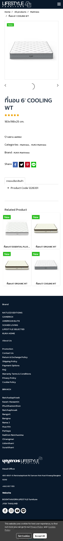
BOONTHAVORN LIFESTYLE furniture (19, 499)
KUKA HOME (8, 333)
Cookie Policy (9, 382)
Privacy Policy (9, 378)
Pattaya (6, 430)
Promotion (7, 349)
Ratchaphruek (9, 410)
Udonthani (8, 443)
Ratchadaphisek (11, 397)
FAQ (4, 369)
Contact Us (7, 353)
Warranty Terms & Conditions (16, 373)
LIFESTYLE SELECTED (13, 329)
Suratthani (8, 447)
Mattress (25, 144)
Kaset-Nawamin (10, 401)
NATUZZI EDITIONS (12, 312)
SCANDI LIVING (10, 325)
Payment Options (10, 365)
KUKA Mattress (38, 144)
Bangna (6, 418)
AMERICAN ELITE (11, 321)
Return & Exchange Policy (15, 357)
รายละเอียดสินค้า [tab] (14, 181)
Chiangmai (8, 439)
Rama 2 (6, 422)
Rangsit (6, 414)
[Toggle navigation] (59, 4)
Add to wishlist (14, 137)
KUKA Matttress (22, 152)
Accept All (40, 535)
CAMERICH (7, 316)
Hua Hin (6, 426)
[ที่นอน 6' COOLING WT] (31, 50)
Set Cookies (24, 535)
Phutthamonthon (11, 406)
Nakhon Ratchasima (13, 435)
